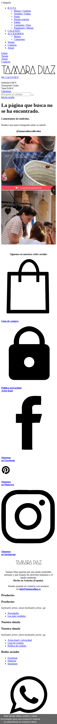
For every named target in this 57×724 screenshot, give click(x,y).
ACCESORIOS (16, 33)
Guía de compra (16, 643)
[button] (28, 77)
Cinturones (19, 39)
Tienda (11, 42)
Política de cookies (17, 645)
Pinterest (12, 660)
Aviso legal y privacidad (20, 640)
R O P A (12, 8)
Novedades (13, 613)
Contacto (12, 45)
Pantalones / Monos (24, 28)
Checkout (6, 91)
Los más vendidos (17, 616)
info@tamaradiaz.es (30, 589)
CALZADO (14, 30)
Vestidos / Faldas (22, 13)
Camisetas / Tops (22, 25)
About (11, 47)
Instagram (12, 663)
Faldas (17, 22)
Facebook (12, 658)
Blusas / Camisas (22, 10)
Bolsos (17, 36)
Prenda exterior (21, 19)
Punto (17, 16)
